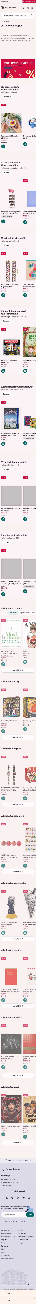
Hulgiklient (22, 1233)
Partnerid (4, 1246)
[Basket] (27, 8)
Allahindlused (23, 1240)
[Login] (22, 8)
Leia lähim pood (19, 1191)
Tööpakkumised (24, 1243)
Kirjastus (4, 1240)
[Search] (31, 15)
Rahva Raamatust (7, 1230)
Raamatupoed (6, 1233)
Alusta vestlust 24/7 (8, 1179)
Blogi (3, 1252)
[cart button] (3, 146)
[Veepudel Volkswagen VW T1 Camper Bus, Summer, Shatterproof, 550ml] (11, 193)
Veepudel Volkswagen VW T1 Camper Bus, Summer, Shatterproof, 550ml (11, 212)
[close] (34, 1284)
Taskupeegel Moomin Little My (9, 137)
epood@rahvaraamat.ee (9, 1182)
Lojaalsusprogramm (25, 1236)
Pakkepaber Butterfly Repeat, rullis (9, 285)
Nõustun (15, 1221)
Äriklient (21, 1230)
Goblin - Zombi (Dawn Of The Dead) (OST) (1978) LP (10, 582)
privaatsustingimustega (19, 1221)
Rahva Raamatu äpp (8, 1236)
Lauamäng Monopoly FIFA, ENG (9, 361)
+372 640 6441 (6, 1186)
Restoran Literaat (7, 1258)
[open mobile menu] (32, 8)
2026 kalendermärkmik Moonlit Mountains (10, 434)
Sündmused (5, 1255)
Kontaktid (4, 1243)
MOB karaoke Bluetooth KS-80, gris (10, 509)
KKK (2, 1249)
